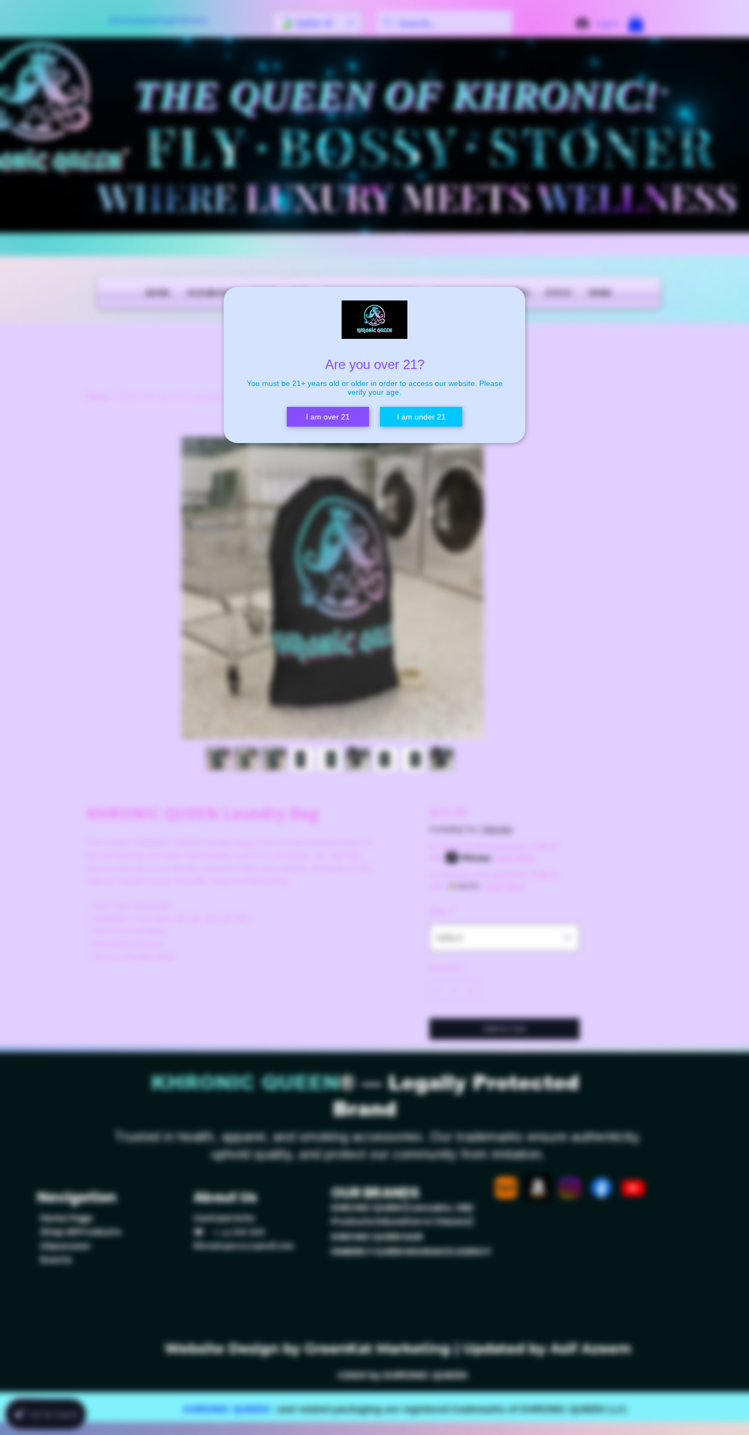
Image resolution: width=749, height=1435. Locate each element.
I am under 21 (421, 416)
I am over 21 (328, 416)
